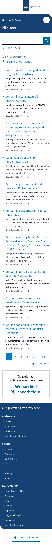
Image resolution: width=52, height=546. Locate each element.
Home (8, 19)
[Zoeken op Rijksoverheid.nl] (46, 20)
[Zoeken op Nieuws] (46, 41)
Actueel (18, 19)
